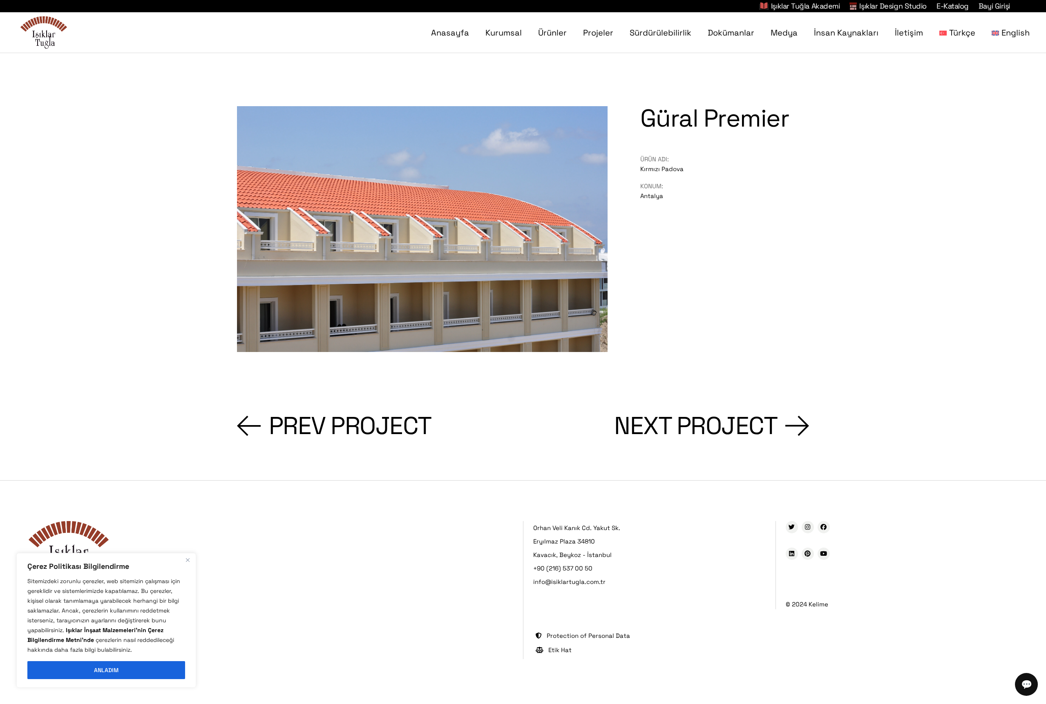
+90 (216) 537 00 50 (562, 568)
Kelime (818, 604)
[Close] (187, 560)
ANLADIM (106, 670)
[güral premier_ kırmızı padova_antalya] (422, 229)
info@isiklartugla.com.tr (569, 582)
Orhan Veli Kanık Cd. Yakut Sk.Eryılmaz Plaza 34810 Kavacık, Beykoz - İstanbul (576, 541)
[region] (106, 620)
